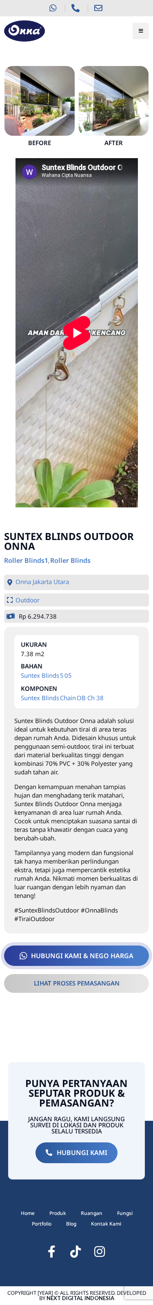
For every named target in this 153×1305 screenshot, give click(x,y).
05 (68, 675)
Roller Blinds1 (26, 560)
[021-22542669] (76, 8)
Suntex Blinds (40, 675)
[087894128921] (54, 8)
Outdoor (28, 600)
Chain (68, 698)
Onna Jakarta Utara (42, 582)
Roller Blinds (70, 560)
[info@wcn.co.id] (99, 8)
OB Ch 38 (90, 698)
